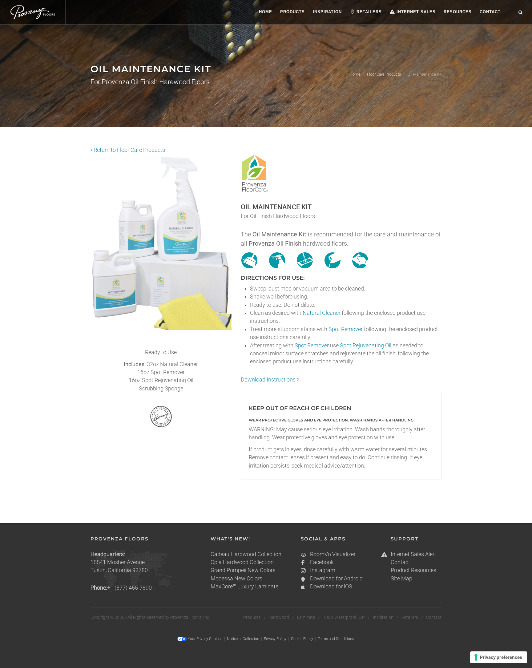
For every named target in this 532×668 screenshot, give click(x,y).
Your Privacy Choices (204, 639)
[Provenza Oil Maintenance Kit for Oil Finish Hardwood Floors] (161, 246)
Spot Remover (345, 329)
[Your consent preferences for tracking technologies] (498, 657)
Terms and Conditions (336, 639)
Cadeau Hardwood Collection (246, 554)
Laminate (306, 617)
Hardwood (279, 617)
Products (252, 617)
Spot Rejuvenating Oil (365, 345)
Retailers (409, 617)
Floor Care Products (384, 74)
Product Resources (413, 570)
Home (355, 74)
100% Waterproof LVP (344, 617)
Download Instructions (269, 380)
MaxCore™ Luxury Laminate (244, 586)
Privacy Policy (275, 639)
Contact (400, 562)
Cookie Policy (302, 639)
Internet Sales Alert (413, 554)
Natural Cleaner (322, 313)
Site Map (401, 578)
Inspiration (383, 617)
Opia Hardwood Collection (242, 562)
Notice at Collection (243, 639)
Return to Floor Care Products (128, 150)
